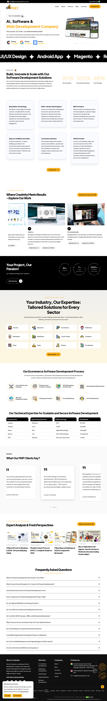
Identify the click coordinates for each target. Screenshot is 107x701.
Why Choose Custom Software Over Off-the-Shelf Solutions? (28, 637)
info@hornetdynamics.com (81, 691)
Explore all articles (85, 539)
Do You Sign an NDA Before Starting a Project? (22, 618)
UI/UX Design (42, 689)
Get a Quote (52, 369)
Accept (7, 695)
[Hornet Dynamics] (12, 6)
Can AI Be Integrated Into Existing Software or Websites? (26, 650)
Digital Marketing (43, 692)
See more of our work (86, 195)
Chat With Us (93, 1)
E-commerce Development (42, 680)
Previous (7, 234)
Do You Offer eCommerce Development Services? (24, 625)
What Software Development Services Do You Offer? (25, 593)
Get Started (13, 296)
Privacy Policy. (24, 691)
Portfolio (84, 6)
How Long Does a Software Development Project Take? (26, 612)
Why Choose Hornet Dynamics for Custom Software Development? (30, 599)
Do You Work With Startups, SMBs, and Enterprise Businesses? (28, 631)
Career (56, 691)
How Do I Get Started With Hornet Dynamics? (22, 663)
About (63, 6)
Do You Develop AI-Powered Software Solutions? (24, 644)
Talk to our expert (15, 16)
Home (57, 6)
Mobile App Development (42, 685)
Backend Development (42, 696)
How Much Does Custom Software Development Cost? (26, 605)
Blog (77, 6)
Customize (17, 695)
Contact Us (95, 6)
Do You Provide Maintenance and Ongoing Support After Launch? (29, 656)
